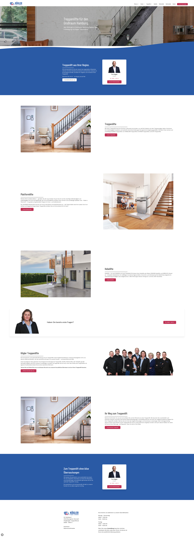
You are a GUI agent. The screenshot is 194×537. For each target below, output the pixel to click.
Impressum (66, 526)
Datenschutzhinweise (69, 528)
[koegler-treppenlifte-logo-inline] (16, 2)
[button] (2, 535)
